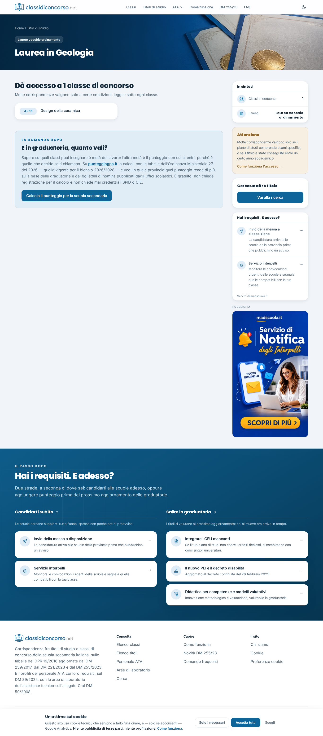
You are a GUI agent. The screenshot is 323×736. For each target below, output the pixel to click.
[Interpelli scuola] (270, 374)
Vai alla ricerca (270, 197)
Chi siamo (259, 644)
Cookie (257, 653)
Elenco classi (128, 644)
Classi (131, 7)
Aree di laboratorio (133, 670)
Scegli (270, 722)
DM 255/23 (228, 7)
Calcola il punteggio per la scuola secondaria (66, 195)
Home (19, 28)
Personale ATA (129, 661)
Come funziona (201, 7)
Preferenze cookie (267, 661)
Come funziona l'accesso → (260, 166)
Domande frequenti (200, 661)
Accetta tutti (246, 722)
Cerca (122, 678)
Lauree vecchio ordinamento (39, 39)
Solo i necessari (212, 722)
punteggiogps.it (102, 163)
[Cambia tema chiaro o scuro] (304, 7)
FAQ (247, 7)
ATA (175, 7)
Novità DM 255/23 (200, 653)
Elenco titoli (127, 653)
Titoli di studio (154, 7)
